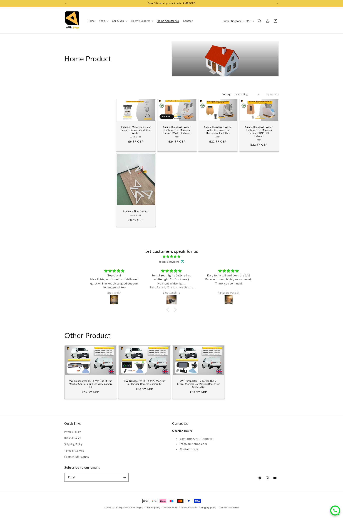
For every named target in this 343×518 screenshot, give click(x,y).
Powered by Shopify (133, 507)
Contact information (229, 507)
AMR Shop (117, 507)
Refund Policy (72, 438)
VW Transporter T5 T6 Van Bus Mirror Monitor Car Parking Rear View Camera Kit (91, 383)
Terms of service (189, 507)
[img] (171, 256)
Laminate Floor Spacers (136, 211)
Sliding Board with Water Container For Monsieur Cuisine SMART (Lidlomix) (177, 130)
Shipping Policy (73, 444)
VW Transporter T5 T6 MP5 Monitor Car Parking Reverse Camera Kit (144, 382)
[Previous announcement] (65, 3)
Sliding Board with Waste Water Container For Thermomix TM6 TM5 (218, 130)
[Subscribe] (124, 477)
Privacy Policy (72, 431)
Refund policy (153, 507)
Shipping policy (208, 507)
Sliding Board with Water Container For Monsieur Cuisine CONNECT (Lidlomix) (259, 132)
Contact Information (76, 456)
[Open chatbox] (335, 510)
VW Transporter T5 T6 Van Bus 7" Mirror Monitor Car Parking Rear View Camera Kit (198, 383)
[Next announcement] (277, 3)
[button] (103, 21)
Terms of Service (74, 450)
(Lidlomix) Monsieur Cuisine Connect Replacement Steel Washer (136, 130)
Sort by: (226, 94)
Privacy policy (171, 507)
